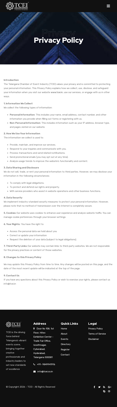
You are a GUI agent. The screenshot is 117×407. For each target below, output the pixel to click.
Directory (66, 344)
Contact (65, 354)
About (64, 333)
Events (64, 339)
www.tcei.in (57, 92)
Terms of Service (97, 333)
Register (65, 349)
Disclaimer (93, 339)
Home (64, 328)
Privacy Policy (95, 328)
